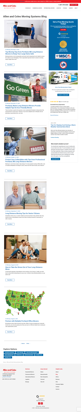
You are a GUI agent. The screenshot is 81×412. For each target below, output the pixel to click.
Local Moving (20, 352)
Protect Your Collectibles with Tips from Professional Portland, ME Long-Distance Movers (25, 160)
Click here (22, 1)
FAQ (57, 381)
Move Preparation (9, 354)
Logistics (58, 8)
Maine (41, 372)
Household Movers (9, 352)
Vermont (42, 379)
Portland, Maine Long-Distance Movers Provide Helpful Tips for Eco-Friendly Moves (23, 107)
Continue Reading (55, 137)
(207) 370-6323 (7, 376)
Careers (71, 8)
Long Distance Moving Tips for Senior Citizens (22, 213)
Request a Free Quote (63, 94)
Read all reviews (54, 115)
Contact (57, 386)
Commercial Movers (37, 8)
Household (28, 8)
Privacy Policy (38, 406)
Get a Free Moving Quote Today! (63, 87)
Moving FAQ (19, 354)
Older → (28, 343)
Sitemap (43, 406)
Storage (65, 8)
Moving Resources (29, 354)
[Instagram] (42, 403)
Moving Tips (39, 354)
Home (4, 362)
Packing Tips (8, 357)
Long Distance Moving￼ (32, 352)
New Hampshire (44, 376)
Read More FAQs (55, 159)
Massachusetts (43, 374)
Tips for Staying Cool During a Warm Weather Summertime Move (63, 126)
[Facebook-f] (39, 403)
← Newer (22, 343)
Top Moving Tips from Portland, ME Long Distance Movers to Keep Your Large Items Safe (24, 53)
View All (42, 381)
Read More (9, 64)
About (76, 8)
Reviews (57, 379)
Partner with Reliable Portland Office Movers (22, 321)
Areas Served (43, 369)
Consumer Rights (59, 384)
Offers (57, 376)
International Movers (49, 8)
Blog (57, 374)
